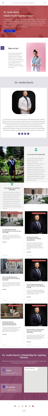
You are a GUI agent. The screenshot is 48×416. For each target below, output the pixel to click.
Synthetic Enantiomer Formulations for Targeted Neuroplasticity (34, 239)
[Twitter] (22, 134)
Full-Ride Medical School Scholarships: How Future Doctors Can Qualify (11, 231)
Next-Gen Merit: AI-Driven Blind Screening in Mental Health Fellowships (35, 331)
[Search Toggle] (3, 2)
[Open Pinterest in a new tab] (29, 406)
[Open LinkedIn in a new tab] (26, 406)
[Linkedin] (25, 134)
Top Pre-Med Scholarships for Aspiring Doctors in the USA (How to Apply (36, 286)
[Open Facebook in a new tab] (15, 406)
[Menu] (44, 2)
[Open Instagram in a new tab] (22, 406)
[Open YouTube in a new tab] (33, 406)
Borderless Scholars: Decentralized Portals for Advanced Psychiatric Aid (9, 323)
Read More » (29, 252)
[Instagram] (28, 134)
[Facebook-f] (19, 134)
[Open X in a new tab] (19, 406)
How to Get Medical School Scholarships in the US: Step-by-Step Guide (11, 278)
